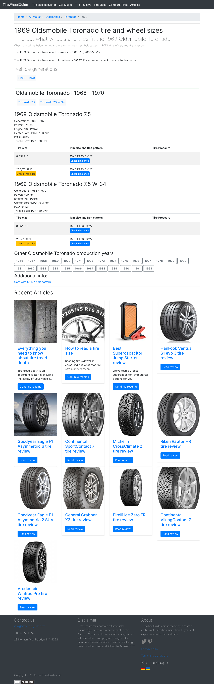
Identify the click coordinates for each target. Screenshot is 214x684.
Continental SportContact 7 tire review (79, 446)
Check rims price (80, 160)
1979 (171, 260)
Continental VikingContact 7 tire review (175, 519)
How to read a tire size (82, 351)
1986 (78, 268)
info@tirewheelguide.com (29, 626)
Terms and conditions (154, 655)
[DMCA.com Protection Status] (24, 681)
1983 (42, 268)
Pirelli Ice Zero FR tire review (129, 517)
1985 (66, 268)
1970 (67, 260)
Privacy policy (149, 649)
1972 (90, 260)
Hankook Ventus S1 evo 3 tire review (175, 353)
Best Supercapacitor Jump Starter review (127, 355)
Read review (170, 367)
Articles (135, 4)
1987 (90, 268)
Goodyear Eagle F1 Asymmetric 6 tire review (35, 446)
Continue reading (30, 386)
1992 (148, 268)
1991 (137, 268)
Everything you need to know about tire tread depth (32, 355)
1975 (124, 260)
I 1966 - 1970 (26, 78)
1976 (136, 260)
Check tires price (26, 173)
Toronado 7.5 (26, 102)
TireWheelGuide (15, 5)
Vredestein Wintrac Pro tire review (32, 593)
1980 (183, 260)
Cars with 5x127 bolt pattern (32, 282)
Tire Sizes (100, 4)
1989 (113, 268)
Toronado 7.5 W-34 (52, 102)
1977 (148, 260)
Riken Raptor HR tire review (175, 444)
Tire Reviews (83, 4)
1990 (125, 268)
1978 (159, 260)
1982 (31, 268)
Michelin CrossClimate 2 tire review (127, 446)
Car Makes (65, 4)
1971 (78, 260)
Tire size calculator (45, 4)
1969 (55, 260)
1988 (101, 268)
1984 (54, 268)
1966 (19, 260)
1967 (31, 260)
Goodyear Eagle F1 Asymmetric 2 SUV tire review (36, 519)
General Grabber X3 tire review (81, 517)
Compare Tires (118, 4)
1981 (19, 268)
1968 (43, 260)
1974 (113, 260)
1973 (101, 260)
